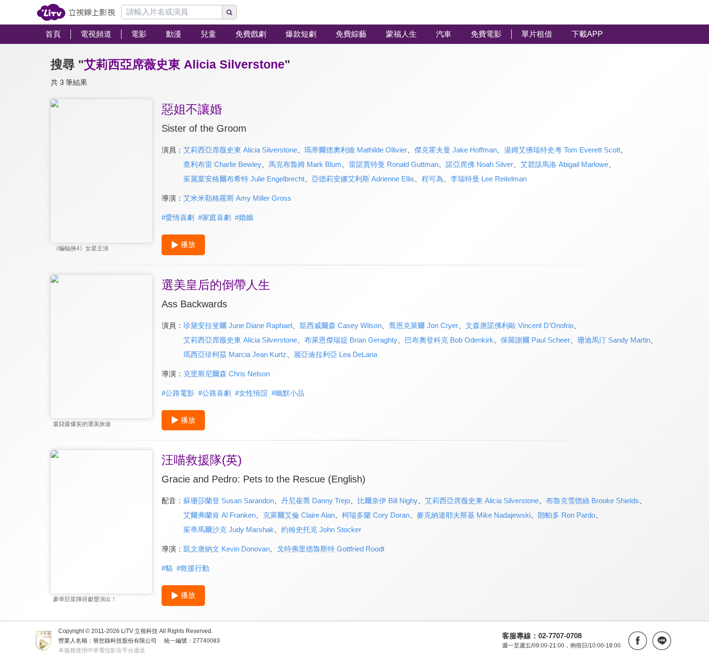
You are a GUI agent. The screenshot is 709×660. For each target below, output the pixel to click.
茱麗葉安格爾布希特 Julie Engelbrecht (243, 179)
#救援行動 (193, 568)
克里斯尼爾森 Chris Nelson (226, 374)
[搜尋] (229, 12)
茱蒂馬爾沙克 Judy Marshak (228, 529)
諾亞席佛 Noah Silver (479, 164)
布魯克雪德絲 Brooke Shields (592, 500)
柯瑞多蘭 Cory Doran (375, 515)
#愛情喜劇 (178, 217)
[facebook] (637, 640)
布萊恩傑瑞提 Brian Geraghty (350, 340)
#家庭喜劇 (214, 217)
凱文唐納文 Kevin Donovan (226, 549)
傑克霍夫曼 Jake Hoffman (455, 150)
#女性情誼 (251, 393)
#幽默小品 (288, 393)
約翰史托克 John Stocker (321, 529)
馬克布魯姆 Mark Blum (305, 164)
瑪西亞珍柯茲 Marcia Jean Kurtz (234, 354)
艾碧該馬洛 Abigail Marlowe (564, 164)
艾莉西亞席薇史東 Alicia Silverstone (240, 150)
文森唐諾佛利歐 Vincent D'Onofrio (519, 325)
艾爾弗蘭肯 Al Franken (219, 515)
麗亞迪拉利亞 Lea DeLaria (335, 354)
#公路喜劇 (214, 393)
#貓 (167, 568)
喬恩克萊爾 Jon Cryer (423, 325)
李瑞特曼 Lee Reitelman (488, 179)
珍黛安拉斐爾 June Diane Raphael (237, 325)
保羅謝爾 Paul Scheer (535, 340)
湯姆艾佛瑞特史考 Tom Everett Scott (562, 150)
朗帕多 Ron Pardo (566, 515)
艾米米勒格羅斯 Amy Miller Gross (237, 198)
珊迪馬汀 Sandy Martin (613, 340)
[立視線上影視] (76, 12)
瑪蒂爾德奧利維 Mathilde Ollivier (355, 150)
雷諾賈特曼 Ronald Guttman (393, 164)
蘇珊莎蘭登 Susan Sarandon (228, 500)
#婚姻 (244, 217)
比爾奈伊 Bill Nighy (387, 500)
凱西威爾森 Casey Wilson (341, 325)
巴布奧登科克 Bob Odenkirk (449, 340)
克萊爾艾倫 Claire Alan (299, 515)
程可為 (432, 179)
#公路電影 (178, 393)
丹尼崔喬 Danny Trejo (315, 500)
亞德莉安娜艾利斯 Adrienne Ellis (363, 179)
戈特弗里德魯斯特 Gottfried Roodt (330, 549)
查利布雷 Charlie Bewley (222, 164)
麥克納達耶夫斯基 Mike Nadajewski (474, 515)
